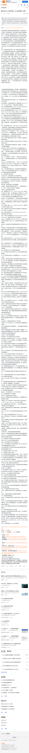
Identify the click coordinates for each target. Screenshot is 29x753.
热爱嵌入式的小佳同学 (5, 632)
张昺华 (7, 534)
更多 (2, 696)
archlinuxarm (4, 722)
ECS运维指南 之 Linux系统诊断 (7, 709)
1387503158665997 (5, 617)
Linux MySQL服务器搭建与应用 (7, 680)
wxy (11, 530)
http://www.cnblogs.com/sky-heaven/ (15, 536)
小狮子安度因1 (3, 647)
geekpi (5, 530)
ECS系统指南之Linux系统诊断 (7, 706)
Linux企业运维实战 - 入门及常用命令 (9, 687)
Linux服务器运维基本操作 (6, 682)
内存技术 (11, 566)
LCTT (5, 532)
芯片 (16, 566)
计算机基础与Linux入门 (6, 685)
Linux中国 (14, 532)
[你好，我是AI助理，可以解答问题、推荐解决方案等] (21, 4)
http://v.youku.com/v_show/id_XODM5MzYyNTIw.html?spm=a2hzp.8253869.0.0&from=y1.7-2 (14, 552)
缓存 (24, 566)
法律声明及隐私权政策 (5, 745)
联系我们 (14, 737)
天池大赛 (9, 740)
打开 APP (25, 1)
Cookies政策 (12, 745)
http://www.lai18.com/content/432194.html (13, 27)
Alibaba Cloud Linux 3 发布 (7, 704)
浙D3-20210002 (13, 749)
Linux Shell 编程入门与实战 (7, 690)
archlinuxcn (3, 725)
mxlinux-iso (3, 720)
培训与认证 (14, 740)
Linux (7, 566)
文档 (2, 740)
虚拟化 (20, 566)
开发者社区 (6, 740)
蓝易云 (2, 579)
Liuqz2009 (3, 602)
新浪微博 (8, 733)
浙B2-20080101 (14, 748)
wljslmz (2, 587)
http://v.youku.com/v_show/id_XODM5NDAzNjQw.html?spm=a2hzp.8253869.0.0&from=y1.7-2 (14, 547)
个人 (27, 7)
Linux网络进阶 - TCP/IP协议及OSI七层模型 (10, 692)
